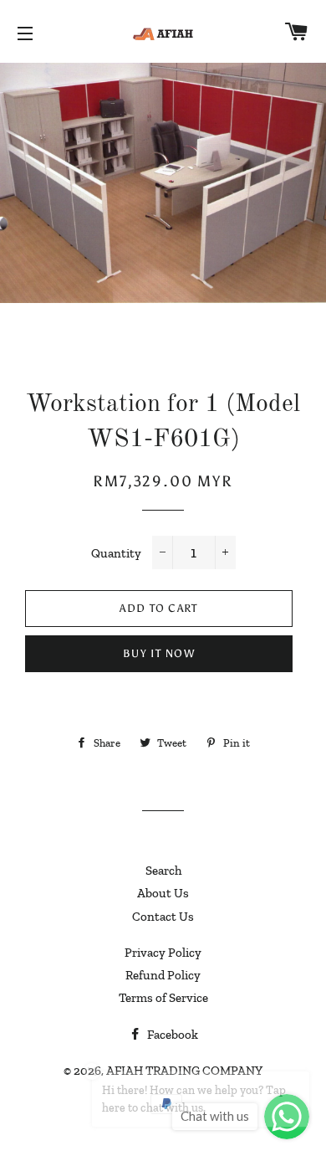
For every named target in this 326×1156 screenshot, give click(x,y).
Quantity (116, 553)
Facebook (171, 1034)
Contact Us (163, 916)
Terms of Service (163, 997)
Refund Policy (163, 975)
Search (163, 870)
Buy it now (159, 653)
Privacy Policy (163, 952)
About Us (163, 893)
